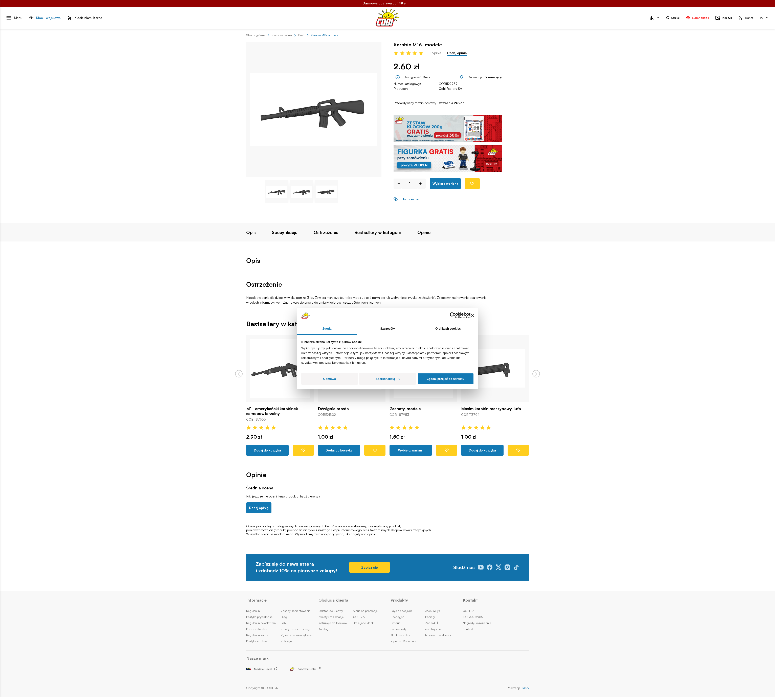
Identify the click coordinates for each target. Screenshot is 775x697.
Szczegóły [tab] (387, 328)
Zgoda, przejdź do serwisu (445, 378)
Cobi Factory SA (450, 89)
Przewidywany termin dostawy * (429, 103)
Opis (251, 232)
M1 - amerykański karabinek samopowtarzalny (272, 411)
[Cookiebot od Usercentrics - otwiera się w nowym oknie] (452, 315)
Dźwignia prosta (333, 408)
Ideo (525, 688)
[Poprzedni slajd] (239, 373)
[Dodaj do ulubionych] (472, 183)
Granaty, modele (405, 408)
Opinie (423, 232)
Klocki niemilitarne (88, 18)
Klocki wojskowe (48, 18)
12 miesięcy (493, 77)
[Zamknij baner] (472, 315)
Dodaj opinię (259, 508)
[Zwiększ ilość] (422, 184)
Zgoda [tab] (327, 328)
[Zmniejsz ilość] (397, 184)
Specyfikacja (284, 232)
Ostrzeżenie (326, 232)
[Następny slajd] (536, 373)
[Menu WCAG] (654, 18)
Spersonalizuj (385, 378)
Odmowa (329, 378)
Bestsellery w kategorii (377, 232)
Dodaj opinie (457, 53)
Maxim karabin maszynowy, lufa (491, 408)
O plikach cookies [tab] (448, 328)
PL (761, 17)
